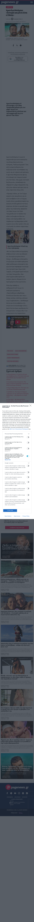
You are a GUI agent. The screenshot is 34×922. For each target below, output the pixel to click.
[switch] (28, 437)
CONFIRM (10, 510)
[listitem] (17, 434)
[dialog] (17, 461)
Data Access (17, 516)
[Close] (30, 406)
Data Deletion (8, 516)
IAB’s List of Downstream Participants (19, 429)
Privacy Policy (26, 516)
